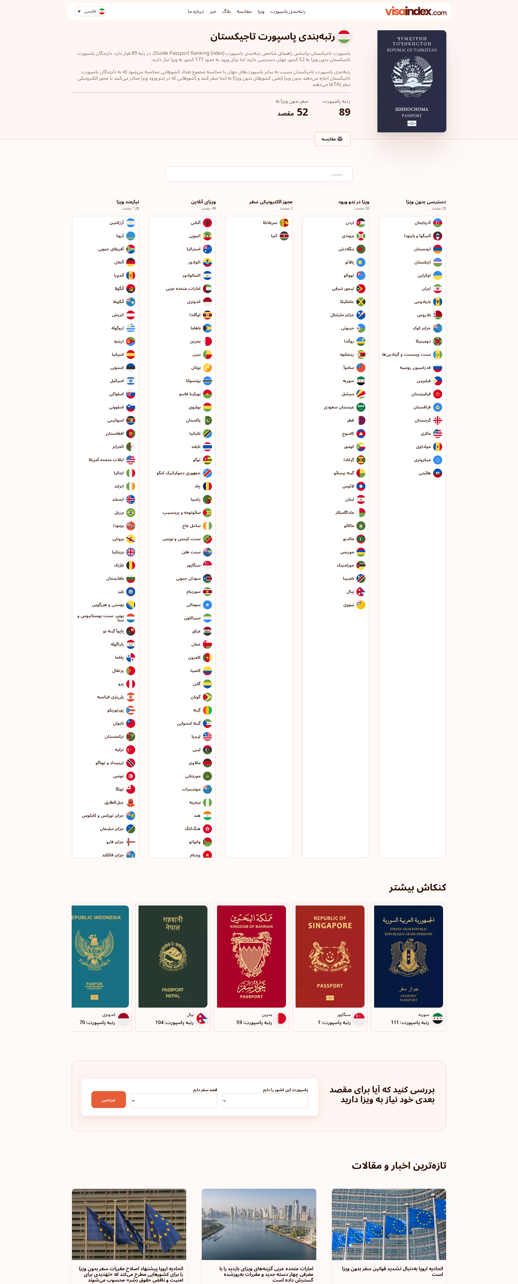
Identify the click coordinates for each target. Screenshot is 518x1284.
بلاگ (226, 11)
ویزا (261, 11)
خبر (213, 11)
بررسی (108, 1099)
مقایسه (244, 11)
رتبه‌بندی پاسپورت (287, 11)
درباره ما (196, 11)
